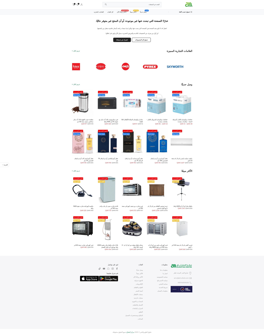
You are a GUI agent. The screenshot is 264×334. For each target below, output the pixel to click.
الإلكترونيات (139, 284)
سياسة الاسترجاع (162, 280)
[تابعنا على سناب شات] (108, 269)
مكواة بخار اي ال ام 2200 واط (183, 206)
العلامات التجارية (99, 12)
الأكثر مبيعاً (139, 273)
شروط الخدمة (163, 287)
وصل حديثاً (144, 12)
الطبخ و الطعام (138, 287)
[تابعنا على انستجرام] (112, 269)
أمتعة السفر (139, 291)
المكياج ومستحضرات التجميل (134, 315)
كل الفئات (110, 12)
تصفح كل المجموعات (141, 40)
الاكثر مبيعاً (134, 12)
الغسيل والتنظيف (138, 305)
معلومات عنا (164, 270)
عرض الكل (76, 51)
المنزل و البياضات (137, 308)
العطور (141, 312)
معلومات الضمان (162, 291)
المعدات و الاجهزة (137, 301)
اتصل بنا (165, 273)
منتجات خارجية (138, 298)
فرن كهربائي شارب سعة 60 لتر (83, 245)
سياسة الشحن (163, 284)
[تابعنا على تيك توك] (99, 269)
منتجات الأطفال (138, 294)
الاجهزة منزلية (138, 280)
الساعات (140, 319)
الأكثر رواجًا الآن (122, 12)
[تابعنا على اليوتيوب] (104, 269)
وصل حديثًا (139, 270)
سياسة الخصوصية (162, 277)
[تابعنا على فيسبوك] (117, 269)
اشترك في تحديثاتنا (122, 40)
